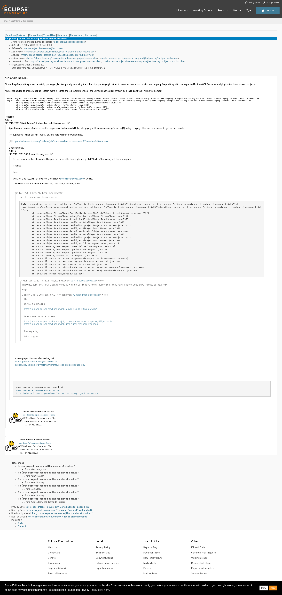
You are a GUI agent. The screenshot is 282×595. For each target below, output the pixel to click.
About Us (53, 547)
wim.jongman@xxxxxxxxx (86, 295)
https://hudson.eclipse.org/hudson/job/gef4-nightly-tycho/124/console (61, 324)
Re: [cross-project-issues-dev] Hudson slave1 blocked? (48, 472)
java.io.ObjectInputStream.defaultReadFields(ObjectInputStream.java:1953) (83, 219)
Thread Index (77, 35)
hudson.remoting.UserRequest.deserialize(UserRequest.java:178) (75, 246)
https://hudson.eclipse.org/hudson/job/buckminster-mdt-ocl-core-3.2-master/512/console (60, 141)
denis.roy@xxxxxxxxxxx (72, 178)
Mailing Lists (150, 563)
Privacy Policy (103, 547)
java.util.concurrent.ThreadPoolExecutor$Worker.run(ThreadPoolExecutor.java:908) (87, 270)
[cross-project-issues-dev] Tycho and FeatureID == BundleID (59, 510)
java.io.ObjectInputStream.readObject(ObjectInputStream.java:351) (77, 243)
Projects (223, 10)
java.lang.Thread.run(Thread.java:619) (60, 273)
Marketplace (150, 573)
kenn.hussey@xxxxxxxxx (83, 280)
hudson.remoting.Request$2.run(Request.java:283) (66, 255)
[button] (248, 10)
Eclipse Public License (107, 563)
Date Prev (11, 35)
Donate (269, 10)
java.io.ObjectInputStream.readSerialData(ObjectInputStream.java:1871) (81, 222)
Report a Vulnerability (202, 568)
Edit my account (254, 2)
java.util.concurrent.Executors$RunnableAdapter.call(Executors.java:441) (82, 258)
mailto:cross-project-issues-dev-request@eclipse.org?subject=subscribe (139, 58)
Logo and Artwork (57, 568)
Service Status (199, 573)
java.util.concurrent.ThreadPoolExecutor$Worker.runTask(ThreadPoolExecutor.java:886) (90, 267)
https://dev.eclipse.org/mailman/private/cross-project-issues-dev (59, 51)
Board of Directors (57, 573)
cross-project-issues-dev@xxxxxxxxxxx (45, 48)
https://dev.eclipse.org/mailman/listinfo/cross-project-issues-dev (62, 58)
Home (5, 21)
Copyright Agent (104, 558)
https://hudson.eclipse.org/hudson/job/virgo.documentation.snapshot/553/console (68, 321)
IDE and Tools (198, 547)
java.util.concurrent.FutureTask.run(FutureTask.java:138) (72, 264)
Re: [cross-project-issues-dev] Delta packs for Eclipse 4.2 (57, 507)
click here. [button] (104, 589)
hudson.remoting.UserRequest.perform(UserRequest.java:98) (72, 249)
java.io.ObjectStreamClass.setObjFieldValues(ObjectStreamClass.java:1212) (83, 216)
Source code (28, 21)
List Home (90, 35)
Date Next (22, 35)
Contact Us (54, 552)
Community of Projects (203, 552)
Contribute (15, 21)
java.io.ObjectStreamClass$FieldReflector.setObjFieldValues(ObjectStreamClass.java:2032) (92, 213)
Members (182, 10)
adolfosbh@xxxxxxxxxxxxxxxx (69, 42)
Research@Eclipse (201, 563)
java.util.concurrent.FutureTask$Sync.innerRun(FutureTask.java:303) (79, 261)
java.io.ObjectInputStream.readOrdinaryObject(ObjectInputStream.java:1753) (83, 225)
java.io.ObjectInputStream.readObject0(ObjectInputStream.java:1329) (79, 228)
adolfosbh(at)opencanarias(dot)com (39, 415)
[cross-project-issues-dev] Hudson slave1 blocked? (46, 466)
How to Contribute (153, 558)
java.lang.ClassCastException (39, 207)
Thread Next (49, 35)
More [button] (236, 10)
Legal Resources (104, 568)
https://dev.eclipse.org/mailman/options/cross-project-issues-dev (65, 61)
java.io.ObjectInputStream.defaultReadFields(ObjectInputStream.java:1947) (83, 231)
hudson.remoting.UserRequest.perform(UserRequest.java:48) (72, 252)
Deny (263, 588)
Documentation (151, 552)
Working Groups (203, 10)
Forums (147, 568)
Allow (273, 588)
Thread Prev (35, 35)
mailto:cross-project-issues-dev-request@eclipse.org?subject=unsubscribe (144, 61)
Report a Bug (150, 547)
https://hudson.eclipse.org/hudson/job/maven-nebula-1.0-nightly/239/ (60, 309)
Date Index (63, 35)
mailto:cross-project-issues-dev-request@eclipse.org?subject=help (57, 55)
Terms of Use (103, 552)
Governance (54, 563)
